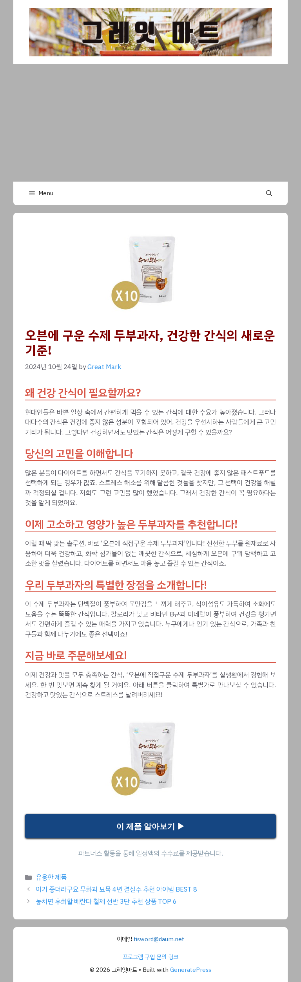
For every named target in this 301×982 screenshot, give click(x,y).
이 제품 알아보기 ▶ (150, 826)
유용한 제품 (51, 877)
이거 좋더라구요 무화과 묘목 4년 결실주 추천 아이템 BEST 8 (116, 889)
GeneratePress (190, 970)
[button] (269, 193)
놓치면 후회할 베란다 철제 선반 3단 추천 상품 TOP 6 (106, 901)
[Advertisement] (150, 123)
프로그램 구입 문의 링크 (150, 957)
